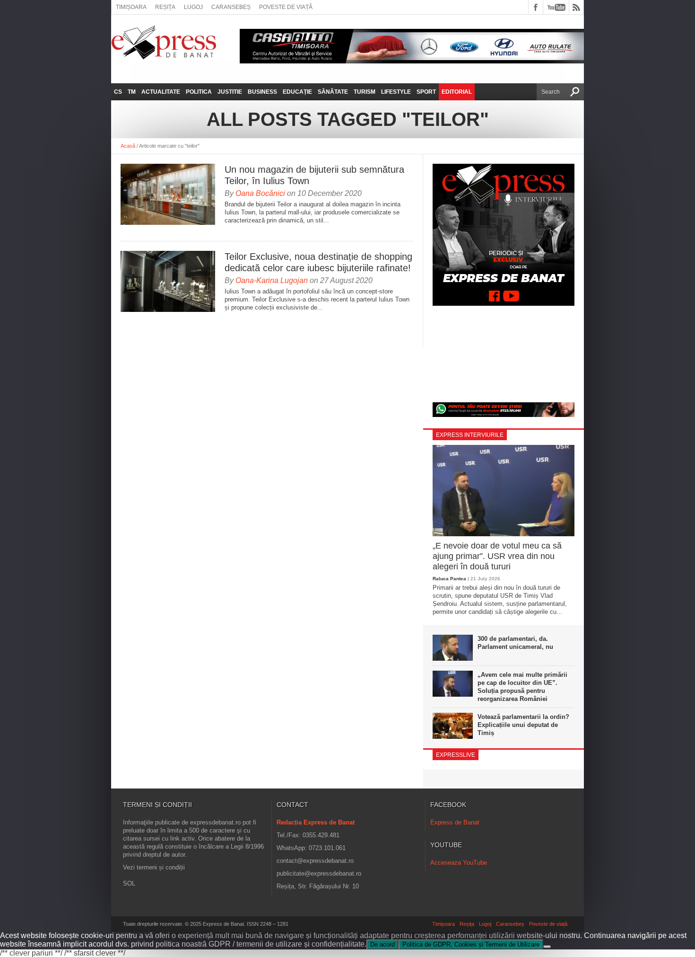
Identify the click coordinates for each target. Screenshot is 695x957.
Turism (364, 92)
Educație (297, 92)
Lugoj (193, 7)
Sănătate (333, 92)
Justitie (229, 92)
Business (262, 92)
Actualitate (160, 92)
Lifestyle (396, 92)
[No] (547, 946)
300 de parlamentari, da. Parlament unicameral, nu (515, 642)
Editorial (457, 92)
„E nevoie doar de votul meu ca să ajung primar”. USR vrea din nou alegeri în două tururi (497, 556)
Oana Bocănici (260, 193)
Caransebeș (231, 7)
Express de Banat (454, 822)
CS (118, 92)
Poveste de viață (286, 7)
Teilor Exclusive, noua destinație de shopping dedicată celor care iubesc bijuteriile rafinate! (318, 262)
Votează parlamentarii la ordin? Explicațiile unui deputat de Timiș (523, 724)
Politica (199, 92)
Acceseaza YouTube (458, 862)
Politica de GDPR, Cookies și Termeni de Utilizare (470, 944)
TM (132, 92)
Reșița (165, 7)
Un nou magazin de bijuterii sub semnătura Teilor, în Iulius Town (314, 175)
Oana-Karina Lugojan (271, 280)
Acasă (128, 146)
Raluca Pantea (449, 578)
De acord (382, 944)
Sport (426, 92)
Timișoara (131, 7)
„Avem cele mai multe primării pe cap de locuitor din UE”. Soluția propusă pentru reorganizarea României (522, 686)
